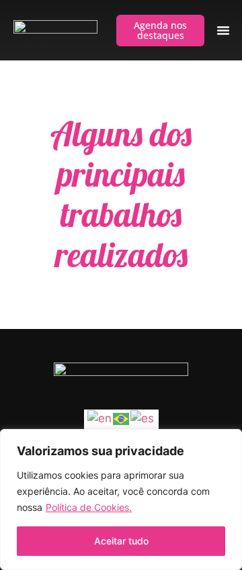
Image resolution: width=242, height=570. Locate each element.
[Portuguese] (121, 418)
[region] (121, 499)
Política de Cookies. (89, 507)
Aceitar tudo (121, 541)
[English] (100, 418)
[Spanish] (142, 418)
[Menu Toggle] (223, 30)
